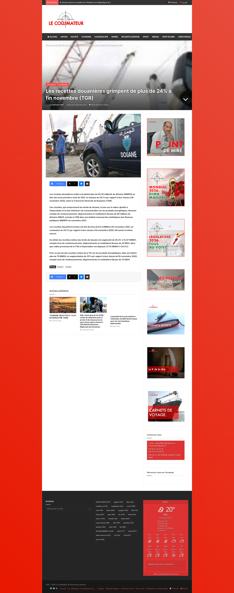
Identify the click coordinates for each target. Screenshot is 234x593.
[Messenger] (81, 183)
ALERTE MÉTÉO (103, 502)
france (100, 514)
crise (99, 510)
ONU (116, 523)
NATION (64, 37)
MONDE (115, 37)
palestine (128, 523)
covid (131, 506)
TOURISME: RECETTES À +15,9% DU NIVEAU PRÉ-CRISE (62, 316)
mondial (112, 519)
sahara (132, 531)
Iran (121, 514)
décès (110, 510)
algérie (118, 502)
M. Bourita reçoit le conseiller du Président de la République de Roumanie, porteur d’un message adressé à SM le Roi (106, 2)
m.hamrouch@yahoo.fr (157, 446)
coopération (117, 506)
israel (132, 514)
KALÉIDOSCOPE (101, 37)
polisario (101, 527)
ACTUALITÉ (59, 45)
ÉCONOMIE (86, 37)
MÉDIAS (155, 37)
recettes (68, 267)
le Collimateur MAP (57, 105)
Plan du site (140, 589)
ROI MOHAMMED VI (104, 531)
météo (125, 519)
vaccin (100, 539)
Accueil (50, 45)
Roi (123, 527)
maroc (100, 519)
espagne (123, 510)
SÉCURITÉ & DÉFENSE (130, 37)
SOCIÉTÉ (74, 37)
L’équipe (101, 589)
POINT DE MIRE (168, 37)
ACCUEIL (53, 37)
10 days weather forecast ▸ (166, 574)
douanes (60, 267)
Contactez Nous (127, 589)
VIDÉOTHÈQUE (184, 37)
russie (121, 531)
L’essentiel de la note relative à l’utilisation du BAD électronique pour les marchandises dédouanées (123, 319)
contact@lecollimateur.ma (164, 443)
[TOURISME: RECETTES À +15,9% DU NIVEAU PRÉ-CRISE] (62, 305)
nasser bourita (103, 523)
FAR (134, 510)
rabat (112, 527)
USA (127, 535)
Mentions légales (112, 589)
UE (117, 535)
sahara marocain (103, 535)
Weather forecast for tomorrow (161, 564)
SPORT (146, 37)
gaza (111, 514)
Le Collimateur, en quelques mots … (82, 589)
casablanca (102, 506)
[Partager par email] (87, 183)
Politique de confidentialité (156, 589)
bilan (130, 502)
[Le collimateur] (66, 19)
